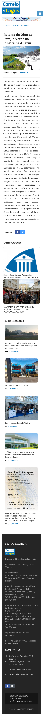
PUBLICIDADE (15, 699)
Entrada (6, 25)
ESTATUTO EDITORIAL (19, 696)
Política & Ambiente (20, 25)
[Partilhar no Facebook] (17, 232)
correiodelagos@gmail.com (21, 674)
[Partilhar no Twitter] (22, 232)
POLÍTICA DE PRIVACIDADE (21, 701)
